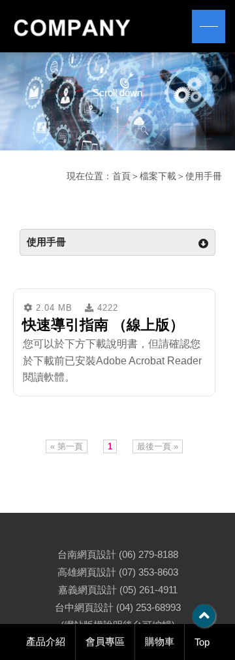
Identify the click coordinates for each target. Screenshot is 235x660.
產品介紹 (45, 641)
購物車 (159, 641)
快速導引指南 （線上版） (103, 325)
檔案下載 (158, 176)
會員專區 (105, 641)
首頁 (121, 176)
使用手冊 (203, 176)
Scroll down (117, 92)
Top (202, 642)
